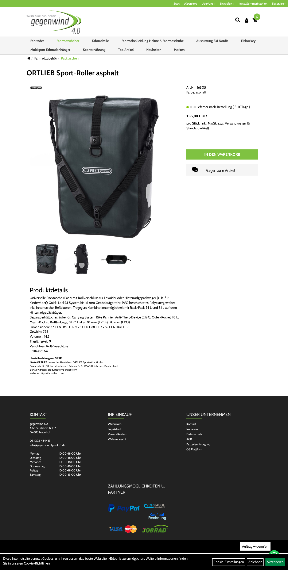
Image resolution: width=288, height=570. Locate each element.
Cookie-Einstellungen (229, 562)
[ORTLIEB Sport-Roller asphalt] (105, 167)
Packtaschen (70, 58)
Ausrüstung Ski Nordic (212, 41)
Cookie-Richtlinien (37, 563)
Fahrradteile (100, 41)
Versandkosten (117, 434)
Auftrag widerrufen (255, 546)
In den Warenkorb (222, 154)
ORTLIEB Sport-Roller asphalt (73, 72)
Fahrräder (37, 41)
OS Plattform (194, 449)
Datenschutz (194, 434)
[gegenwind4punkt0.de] (54, 22)
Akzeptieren (275, 562)
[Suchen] (238, 20)
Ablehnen (255, 562)
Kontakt (191, 424)
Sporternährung (94, 50)
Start (177, 3)
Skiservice (278, 3)
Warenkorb (190, 3)
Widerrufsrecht (117, 439)
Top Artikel (126, 50)
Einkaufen (226, 3)
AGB (189, 439)
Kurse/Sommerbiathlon (253, 3)
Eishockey (248, 41)
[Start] (28, 58)
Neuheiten (153, 50)
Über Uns (207, 3)
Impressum (193, 429)
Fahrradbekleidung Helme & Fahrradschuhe (152, 41)
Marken (179, 50)
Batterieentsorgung (198, 444)
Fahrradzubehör (68, 41)
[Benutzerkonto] (246, 20)
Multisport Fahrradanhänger (50, 50)
